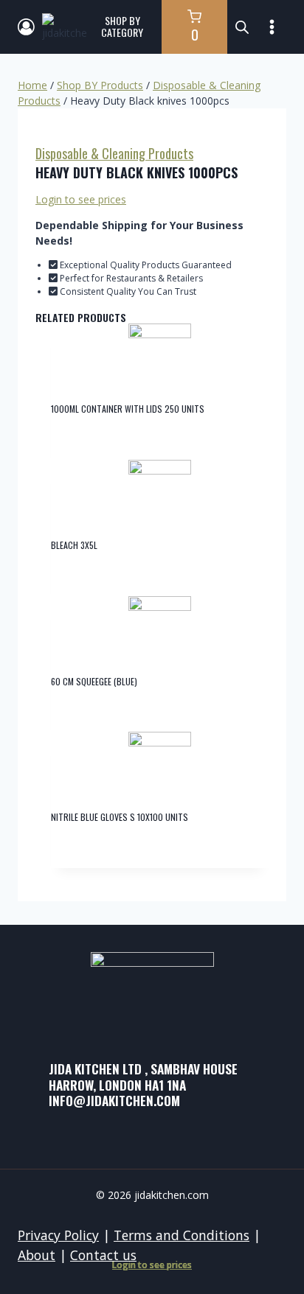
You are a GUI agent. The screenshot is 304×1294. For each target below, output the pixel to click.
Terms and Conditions (181, 1235)
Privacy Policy (58, 1235)
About (36, 1255)
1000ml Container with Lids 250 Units (127, 408)
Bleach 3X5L (74, 545)
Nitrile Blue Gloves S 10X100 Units (119, 817)
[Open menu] (271, 26)
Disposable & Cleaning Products (114, 153)
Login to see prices (80, 199)
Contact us (103, 1255)
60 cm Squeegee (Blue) (94, 681)
